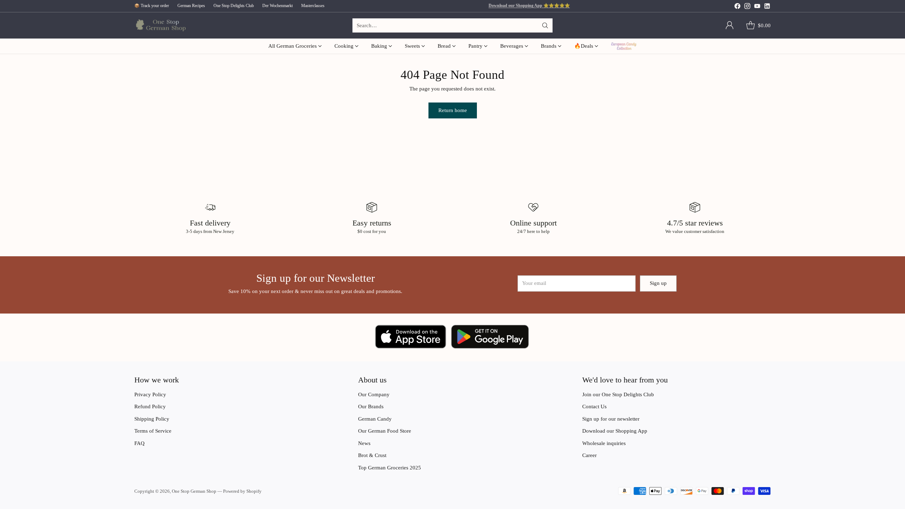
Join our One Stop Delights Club (618, 394)
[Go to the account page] (729, 25)
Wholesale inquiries (604, 443)
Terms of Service (152, 431)
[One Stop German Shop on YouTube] (757, 7)
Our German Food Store (384, 431)
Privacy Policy (150, 394)
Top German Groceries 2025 (389, 467)
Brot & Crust (372, 455)
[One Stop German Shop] (160, 26)
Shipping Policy (151, 419)
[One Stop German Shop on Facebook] (737, 7)
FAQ (139, 443)
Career (589, 455)
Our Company (374, 394)
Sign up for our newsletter (611, 419)
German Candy (375, 419)
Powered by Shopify (242, 491)
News (364, 443)
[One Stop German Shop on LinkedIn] (767, 7)
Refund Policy (150, 406)
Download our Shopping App (614, 431)
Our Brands (371, 406)
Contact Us (594, 406)
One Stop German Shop (194, 491)
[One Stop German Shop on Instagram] (747, 7)
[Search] (545, 25)
